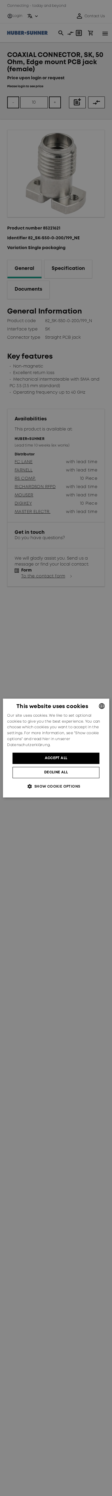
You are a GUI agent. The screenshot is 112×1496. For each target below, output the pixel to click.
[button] (56, 786)
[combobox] (102, 706)
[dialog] (56, 748)
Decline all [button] (56, 772)
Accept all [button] (56, 758)
